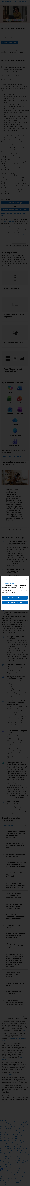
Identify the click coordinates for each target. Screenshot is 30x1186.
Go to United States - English (15, 602)
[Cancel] (26, 579)
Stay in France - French (15, 598)
